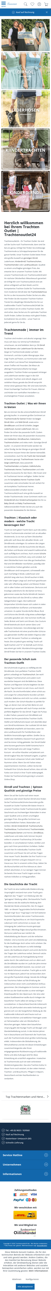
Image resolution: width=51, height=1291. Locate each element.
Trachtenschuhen (33, 261)
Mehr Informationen (38, 1270)
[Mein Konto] (39, 4)
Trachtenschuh (29, 674)
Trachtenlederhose (39, 292)
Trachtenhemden (11, 265)
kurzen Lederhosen (23, 429)
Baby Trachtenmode (26, 503)
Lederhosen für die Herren (32, 348)
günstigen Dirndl (31, 258)
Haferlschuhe (35, 466)
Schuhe (43, 553)
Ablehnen (16, 1279)
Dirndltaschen (23, 439)
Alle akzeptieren (25, 1286)
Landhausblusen (31, 265)
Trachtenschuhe (35, 826)
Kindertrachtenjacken (29, 500)
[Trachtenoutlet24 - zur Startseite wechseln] (12, 4)
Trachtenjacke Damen (13, 832)
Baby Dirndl (9, 503)
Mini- (12, 422)
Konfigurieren (32, 1279)
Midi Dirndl (23, 422)
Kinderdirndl (20, 261)
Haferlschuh (9, 728)
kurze (37, 459)
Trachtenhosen (27, 459)
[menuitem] (3, 4)
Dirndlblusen (9, 425)
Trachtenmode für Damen (15, 418)
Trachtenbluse (10, 829)
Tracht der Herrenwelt (36, 456)
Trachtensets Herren (13, 469)
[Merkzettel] (32, 4)
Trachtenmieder (37, 829)
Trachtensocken (29, 469)
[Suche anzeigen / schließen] (25, 4)
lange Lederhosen (11, 462)
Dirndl (14, 826)
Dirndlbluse (38, 832)
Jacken (25, 466)
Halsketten (12, 439)
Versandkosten (42, 1245)
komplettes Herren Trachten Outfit (25, 479)
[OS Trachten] (25, 1109)
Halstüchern (35, 439)
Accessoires (19, 510)
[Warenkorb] (46, 4)
